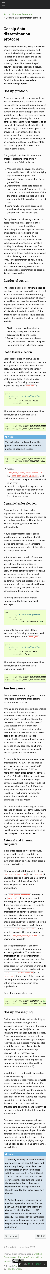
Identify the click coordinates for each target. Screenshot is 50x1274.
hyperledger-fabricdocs (27, 4)
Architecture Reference (20, 14)
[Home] (5, 14)
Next (40, 1236)
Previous (12, 1236)
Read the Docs (14, 1269)
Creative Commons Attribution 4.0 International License (23, 1257)
